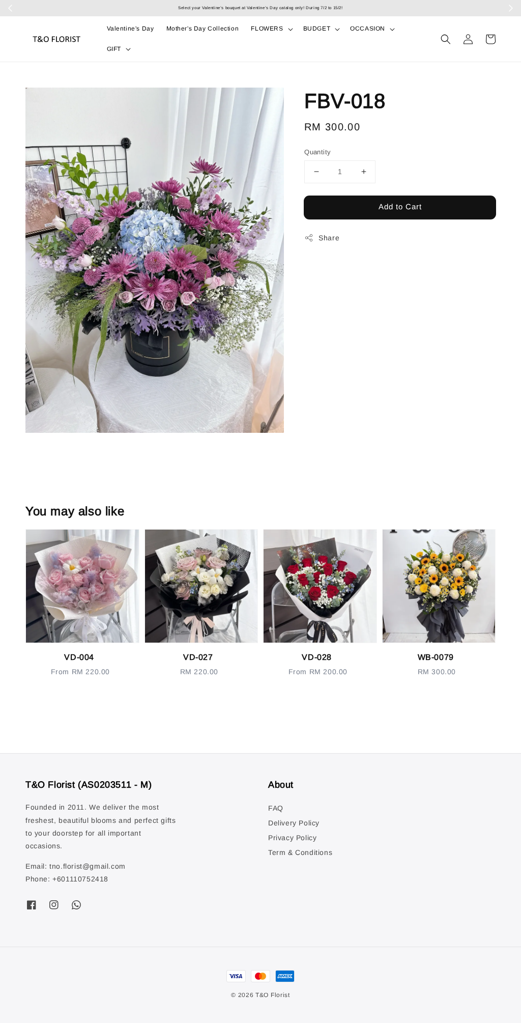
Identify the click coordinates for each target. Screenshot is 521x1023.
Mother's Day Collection (202, 28)
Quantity (317, 152)
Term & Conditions (300, 852)
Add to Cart (400, 206)
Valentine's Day (130, 28)
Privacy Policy (292, 838)
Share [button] (329, 238)
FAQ (275, 808)
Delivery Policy (294, 823)
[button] (446, 39)
